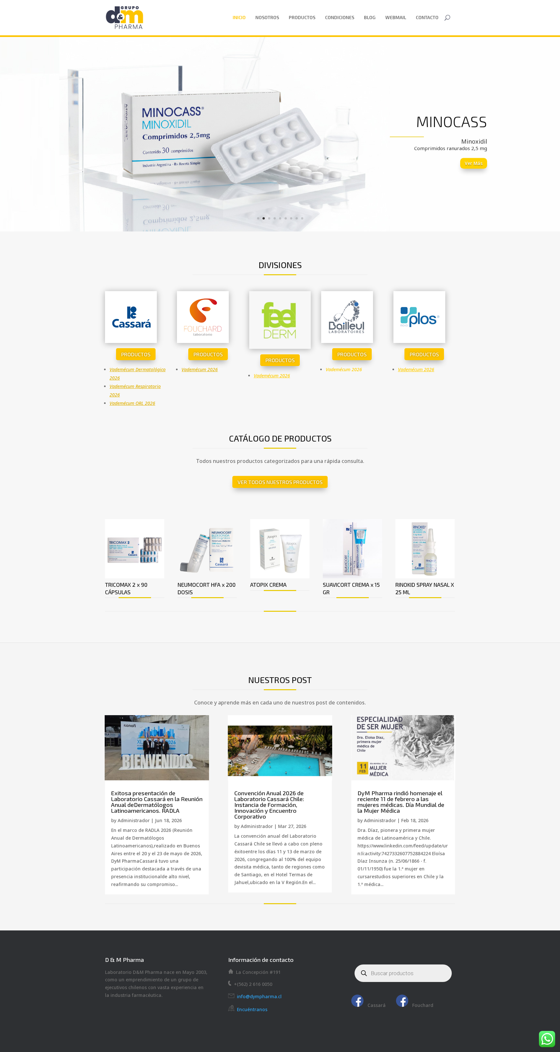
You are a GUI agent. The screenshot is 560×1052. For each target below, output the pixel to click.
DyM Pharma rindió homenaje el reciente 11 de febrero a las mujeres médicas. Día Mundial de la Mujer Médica (400, 801)
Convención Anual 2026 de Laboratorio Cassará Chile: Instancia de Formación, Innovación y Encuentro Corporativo (269, 804)
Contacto (427, 17)
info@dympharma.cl (258, 996)
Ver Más (474, 163)
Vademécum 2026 (199, 369)
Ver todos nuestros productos (280, 482)
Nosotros (267, 17)
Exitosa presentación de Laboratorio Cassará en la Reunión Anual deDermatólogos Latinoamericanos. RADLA (157, 801)
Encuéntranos (252, 1009)
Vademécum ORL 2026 (132, 403)
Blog (370, 17)
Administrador (134, 820)
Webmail (395, 17)
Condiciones (339, 17)
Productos (302, 17)
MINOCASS (451, 121)
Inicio (239, 17)
